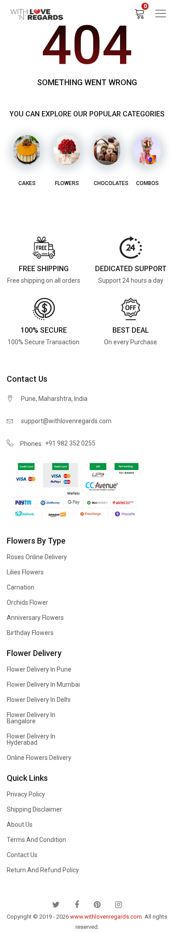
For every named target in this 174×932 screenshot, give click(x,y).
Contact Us (22, 855)
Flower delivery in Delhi (38, 700)
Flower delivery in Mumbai (43, 684)
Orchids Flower (27, 602)
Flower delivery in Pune (39, 669)
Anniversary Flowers (35, 617)
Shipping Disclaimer (34, 809)
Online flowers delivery (39, 758)
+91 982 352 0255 (70, 443)
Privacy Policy (26, 794)
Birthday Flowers (30, 633)
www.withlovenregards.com (106, 916)
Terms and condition (36, 840)
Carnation (20, 587)
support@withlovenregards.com (66, 421)
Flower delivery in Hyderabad (31, 739)
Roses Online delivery (37, 557)
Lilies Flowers (25, 572)
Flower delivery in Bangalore (31, 718)
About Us (20, 824)
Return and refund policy (43, 870)
